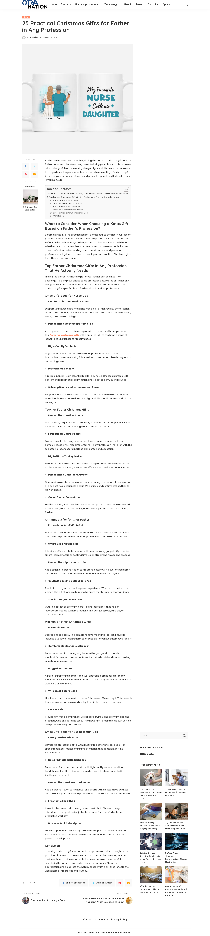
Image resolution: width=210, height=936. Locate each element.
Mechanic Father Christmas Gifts (68, 209)
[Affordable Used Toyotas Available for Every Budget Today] (151, 874)
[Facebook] (25, 166)
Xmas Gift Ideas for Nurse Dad (66, 200)
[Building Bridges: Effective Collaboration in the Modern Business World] (151, 841)
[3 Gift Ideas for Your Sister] (30, 196)
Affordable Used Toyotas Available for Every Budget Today (150, 889)
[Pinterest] (25, 174)
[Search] (186, 4)
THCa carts (147, 754)
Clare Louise (32, 37)
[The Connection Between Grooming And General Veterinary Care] (151, 777)
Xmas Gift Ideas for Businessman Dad (70, 212)
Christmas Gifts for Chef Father (67, 206)
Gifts (26, 17)
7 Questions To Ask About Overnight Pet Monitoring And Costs (175, 825)
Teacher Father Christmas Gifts (67, 203)
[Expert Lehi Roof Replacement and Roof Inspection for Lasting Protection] (176, 874)
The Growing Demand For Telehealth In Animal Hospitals (176, 792)
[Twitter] (34, 166)
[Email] (34, 174)
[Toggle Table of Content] (125, 189)
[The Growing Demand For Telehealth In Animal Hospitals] (176, 777)
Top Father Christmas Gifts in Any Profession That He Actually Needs (84, 197)
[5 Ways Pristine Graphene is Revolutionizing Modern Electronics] (176, 841)
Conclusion (58, 216)
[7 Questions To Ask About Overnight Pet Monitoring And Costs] (176, 811)
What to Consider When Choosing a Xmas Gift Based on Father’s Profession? (88, 193)
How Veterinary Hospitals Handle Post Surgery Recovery (150, 825)
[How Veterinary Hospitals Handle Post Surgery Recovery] (151, 811)
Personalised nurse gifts (64, 335)
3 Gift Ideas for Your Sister (30, 208)
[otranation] (34, 4)
